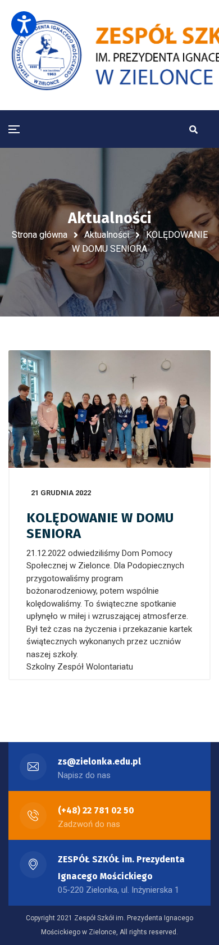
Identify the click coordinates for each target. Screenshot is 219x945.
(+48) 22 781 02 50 (96, 810)
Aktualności (106, 234)
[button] (23, 24)
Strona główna (39, 234)
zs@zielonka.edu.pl (99, 761)
